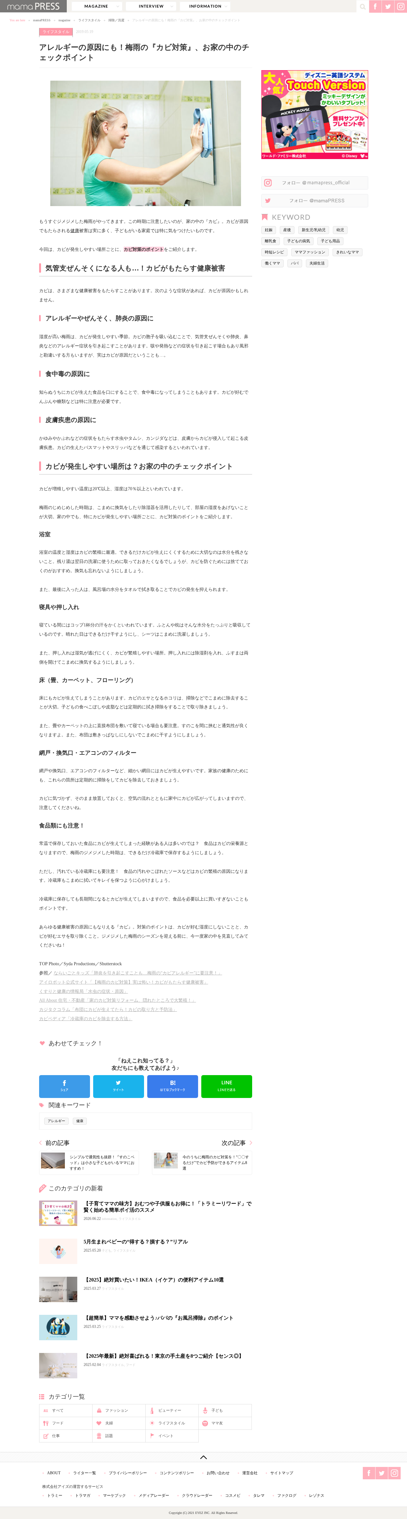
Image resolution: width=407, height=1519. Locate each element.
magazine (97, 6)
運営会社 (250, 1473)
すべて (58, 1410)
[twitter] (118, 1086)
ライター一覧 (84, 1473)
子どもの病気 (298, 241)
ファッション (116, 1410)
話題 (109, 1436)
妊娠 (268, 230)
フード (58, 1423)
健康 (74, 230)
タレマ (259, 1495)
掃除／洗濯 (116, 20)
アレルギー (56, 1121)
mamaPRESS (42, 20)
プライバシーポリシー (128, 1473)
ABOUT (53, 1473)
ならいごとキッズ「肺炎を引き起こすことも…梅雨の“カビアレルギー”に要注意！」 (138, 972)
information (205, 6)
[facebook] (64, 1086)
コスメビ (232, 1495)
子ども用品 (330, 241)
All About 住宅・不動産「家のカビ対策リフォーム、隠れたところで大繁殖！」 (117, 1000)
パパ (295, 263)
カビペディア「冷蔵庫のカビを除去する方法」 (86, 1018)
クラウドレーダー (197, 1495)
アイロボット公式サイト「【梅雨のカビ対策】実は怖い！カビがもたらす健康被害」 (123, 982)
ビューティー (169, 1410)
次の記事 (234, 1143)
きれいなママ (347, 252)
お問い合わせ (218, 1473)
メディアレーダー (154, 1495)
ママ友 (217, 1423)
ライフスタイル (89, 20)
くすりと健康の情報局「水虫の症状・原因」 (83, 991)
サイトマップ (281, 1473)
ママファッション (310, 252)
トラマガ (82, 1495)
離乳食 (270, 241)
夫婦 (109, 1423)
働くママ (272, 263)
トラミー (54, 1495)
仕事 (56, 1436)
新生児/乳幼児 (314, 230)
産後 (287, 230)
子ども (217, 1410)
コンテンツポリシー (177, 1473)
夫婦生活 (317, 263)
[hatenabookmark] (172, 1086)
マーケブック (114, 1495)
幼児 (340, 230)
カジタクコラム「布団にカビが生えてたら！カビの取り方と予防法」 (108, 1009)
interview (151, 6)
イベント (166, 1436)
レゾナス (316, 1495)
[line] (226, 1086)
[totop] (203, 1457)
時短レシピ (274, 252)
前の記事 (57, 1143)
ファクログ (286, 1495)
